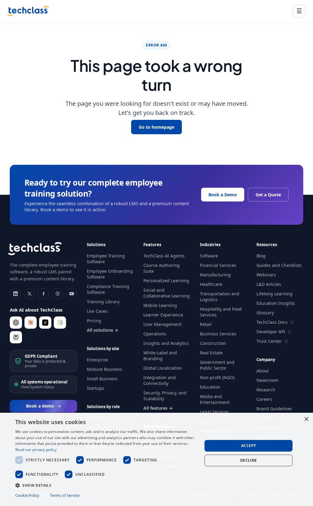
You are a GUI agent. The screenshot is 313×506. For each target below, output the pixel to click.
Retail (206, 324)
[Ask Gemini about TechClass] (60, 322)
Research (265, 390)
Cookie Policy (27, 495)
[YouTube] (71, 293)
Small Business (102, 379)
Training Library (103, 302)
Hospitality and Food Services (221, 312)
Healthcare (211, 284)
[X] (29, 293)
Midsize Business (104, 369)
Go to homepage (156, 127)
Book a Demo (222, 195)
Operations (154, 334)
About (262, 371)
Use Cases (97, 311)
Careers (264, 399)
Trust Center (269, 341)
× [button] (306, 419)
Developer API (271, 331)
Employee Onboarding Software (110, 274)
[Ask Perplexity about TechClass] (16, 337)
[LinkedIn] (15, 293)
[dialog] (156, 459)
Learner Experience (163, 315)
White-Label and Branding (160, 355)
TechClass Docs (272, 322)
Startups (95, 388)
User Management (162, 324)
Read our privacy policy (36, 449)
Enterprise (97, 360)
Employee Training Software (106, 258)
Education (210, 387)
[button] (106, 485)
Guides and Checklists (279, 265)
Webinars (266, 275)
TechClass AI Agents (164, 256)
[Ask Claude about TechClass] (30, 322)
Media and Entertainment (215, 399)
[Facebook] (43, 293)
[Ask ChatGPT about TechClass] (16, 322)
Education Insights (275, 303)
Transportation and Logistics (219, 296)
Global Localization (162, 368)
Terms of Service (64, 495)
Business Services (218, 334)
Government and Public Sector (217, 365)
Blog (261, 256)
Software (209, 256)
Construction (213, 343)
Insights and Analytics (166, 343)
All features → (158, 408)
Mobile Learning (160, 305)
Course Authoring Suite (161, 268)
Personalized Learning (166, 280)
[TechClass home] (28, 11)
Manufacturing (215, 275)
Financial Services (218, 265)
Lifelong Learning (274, 294)
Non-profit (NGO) (217, 377)
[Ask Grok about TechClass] (45, 322)
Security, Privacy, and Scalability (164, 395)
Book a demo (40, 406)
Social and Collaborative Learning (166, 293)
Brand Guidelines (274, 409)
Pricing (94, 320)
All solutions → (102, 330)
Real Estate (211, 353)
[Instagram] (57, 293)
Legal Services (214, 412)
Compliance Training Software (108, 289)
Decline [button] (248, 460)
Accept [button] (248, 445)
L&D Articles (268, 284)
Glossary (265, 313)
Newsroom (267, 380)
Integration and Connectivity (159, 380)
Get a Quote (268, 195)
